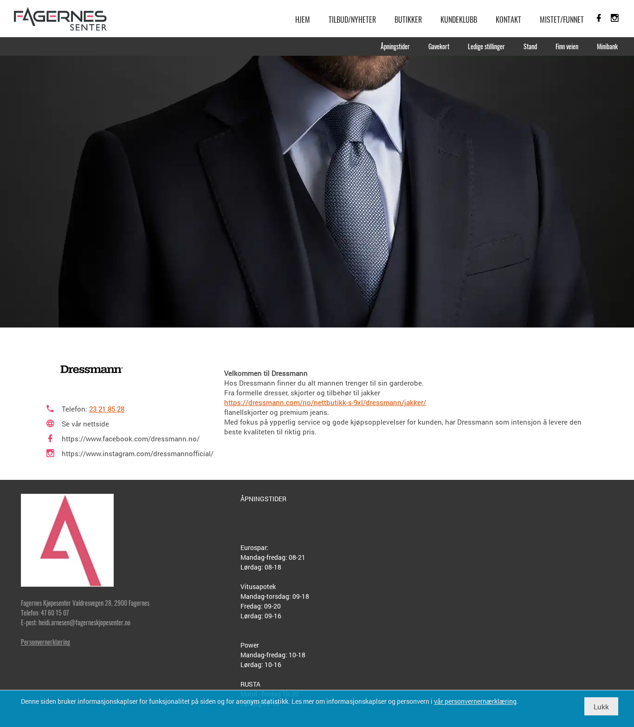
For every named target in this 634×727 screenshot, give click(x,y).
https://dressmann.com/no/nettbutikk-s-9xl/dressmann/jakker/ (325, 402)
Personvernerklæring (45, 642)
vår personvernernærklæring (475, 701)
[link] (60, 19)
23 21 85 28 (106, 408)
